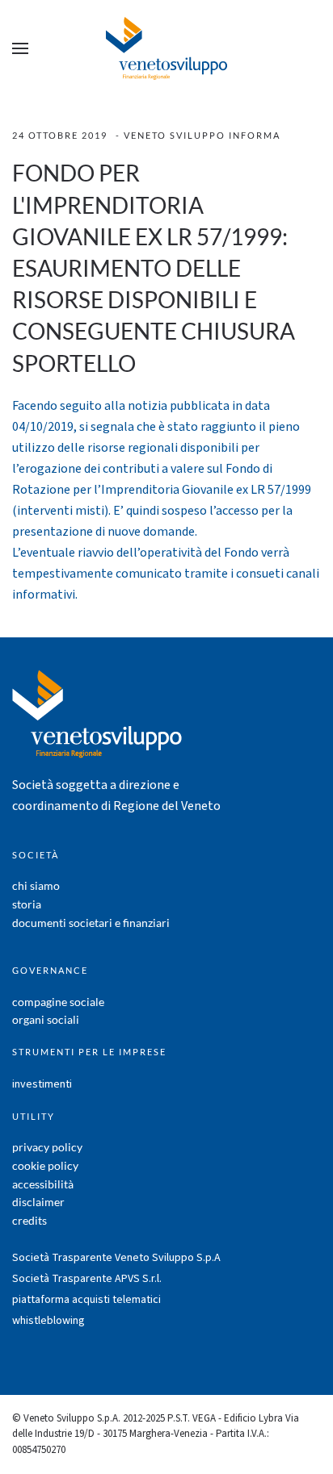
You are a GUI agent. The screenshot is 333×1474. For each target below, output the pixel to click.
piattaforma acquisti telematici (86, 1300)
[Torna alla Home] (166, 48)
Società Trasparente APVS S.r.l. (87, 1279)
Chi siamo (36, 885)
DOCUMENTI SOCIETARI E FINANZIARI (91, 922)
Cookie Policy (45, 1165)
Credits (29, 1220)
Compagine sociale (58, 1001)
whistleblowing (48, 1321)
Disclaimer (38, 1202)
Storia (26, 904)
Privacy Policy (47, 1147)
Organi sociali (45, 1019)
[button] (20, 48)
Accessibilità (43, 1184)
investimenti (42, 1084)
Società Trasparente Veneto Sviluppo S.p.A (116, 1258)
